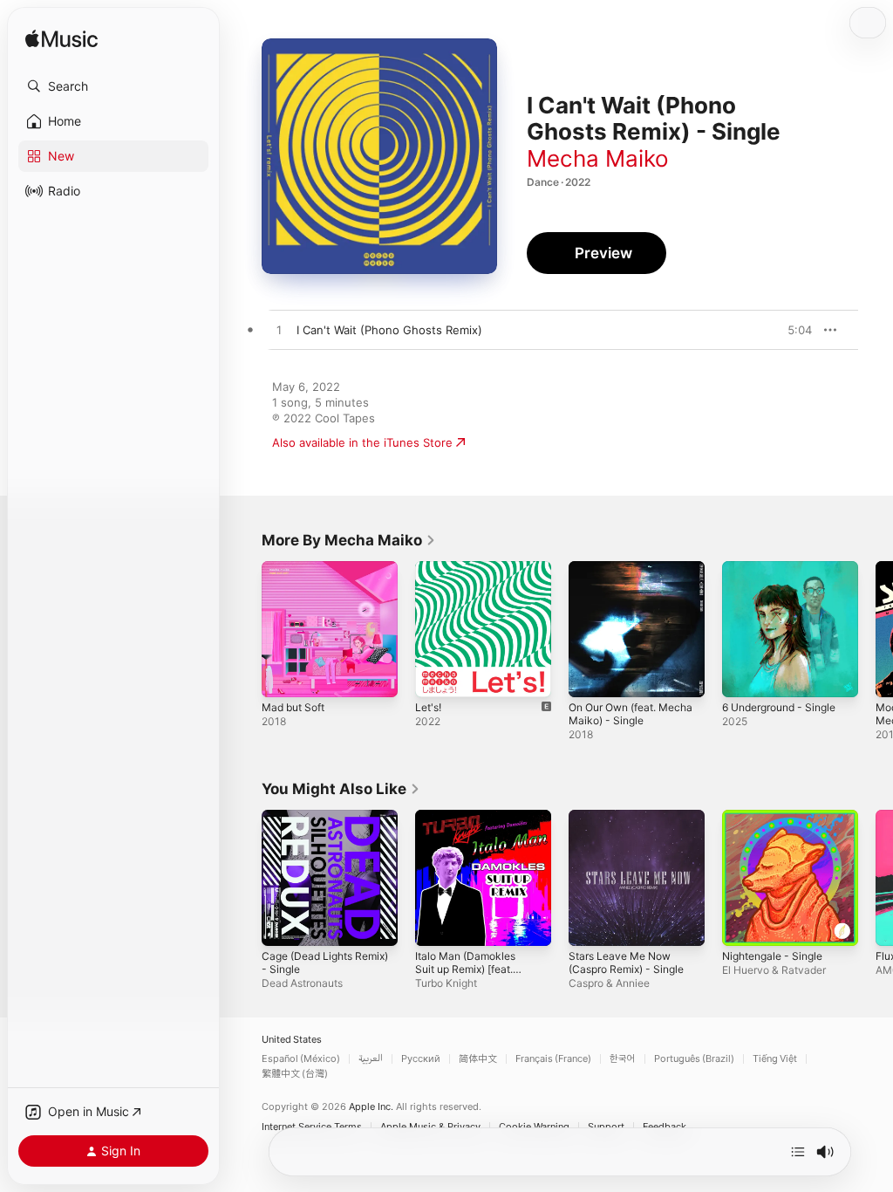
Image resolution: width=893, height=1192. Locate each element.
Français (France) (553, 1059)
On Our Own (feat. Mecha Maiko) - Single (630, 714)
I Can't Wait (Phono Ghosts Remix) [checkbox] (389, 330)
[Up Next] (797, 1152)
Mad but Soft (293, 707)
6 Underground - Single (778, 707)
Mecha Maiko (598, 158)
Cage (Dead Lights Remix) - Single (325, 962)
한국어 (623, 1059)
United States (292, 1040)
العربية (370, 1059)
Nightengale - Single (772, 956)
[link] (349, 540)
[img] (61, 40)
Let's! (428, 707)
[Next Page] (875, 629)
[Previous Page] (244, 629)
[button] (113, 86)
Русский (420, 1059)
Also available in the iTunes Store (362, 442)
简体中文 (478, 1059)
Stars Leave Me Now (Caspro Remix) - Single (626, 962)
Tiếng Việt (775, 1059)
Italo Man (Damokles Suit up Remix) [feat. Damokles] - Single (465, 969)
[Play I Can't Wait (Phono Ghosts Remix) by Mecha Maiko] (279, 331)
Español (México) (301, 1059)
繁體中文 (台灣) (295, 1074)
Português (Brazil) (694, 1059)
